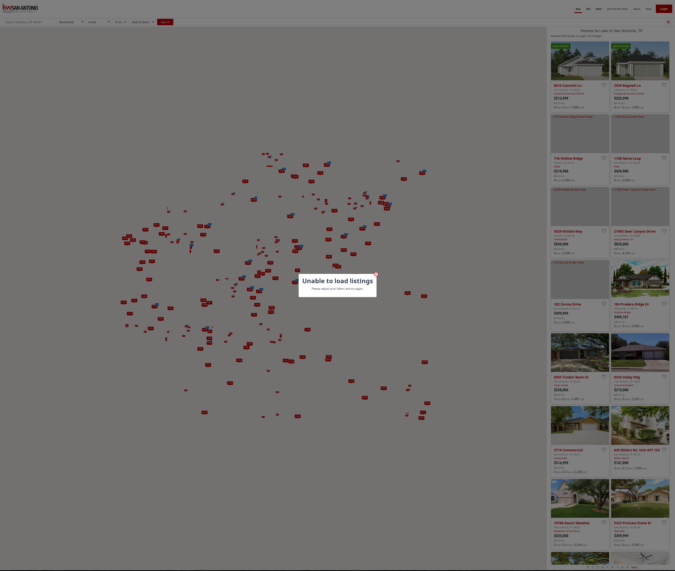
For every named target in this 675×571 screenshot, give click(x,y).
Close (376, 274)
